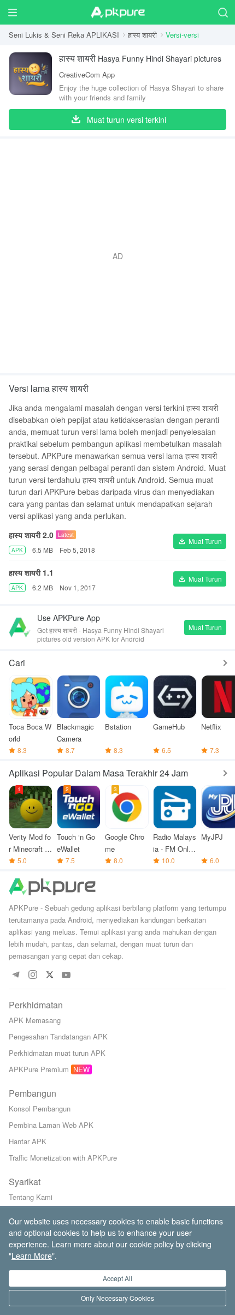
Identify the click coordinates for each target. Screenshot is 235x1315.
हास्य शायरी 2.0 (31, 534)
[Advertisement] (117, 256)
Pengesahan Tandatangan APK (58, 1036)
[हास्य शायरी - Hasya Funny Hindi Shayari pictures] (30, 77)
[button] (199, 541)
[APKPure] (117, 12)
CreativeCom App (87, 74)
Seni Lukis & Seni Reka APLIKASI (64, 34)
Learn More (31, 1255)
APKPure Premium (39, 1069)
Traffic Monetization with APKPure (63, 1157)
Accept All (117, 1278)
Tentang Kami (30, 1197)
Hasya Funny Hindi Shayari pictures (140, 58)
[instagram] (32, 975)
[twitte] (49, 975)
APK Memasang (35, 1020)
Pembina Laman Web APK (51, 1125)
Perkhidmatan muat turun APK (57, 1053)
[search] (222, 12)
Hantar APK (27, 1141)
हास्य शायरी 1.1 (31, 572)
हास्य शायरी (142, 34)
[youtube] (66, 975)
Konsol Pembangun (39, 1108)
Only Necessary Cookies (117, 1297)
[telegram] (15, 975)
